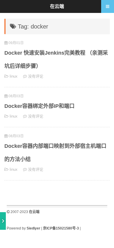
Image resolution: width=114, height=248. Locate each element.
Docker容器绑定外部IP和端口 (39, 106)
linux (14, 76)
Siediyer (33, 228)
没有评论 (35, 76)
